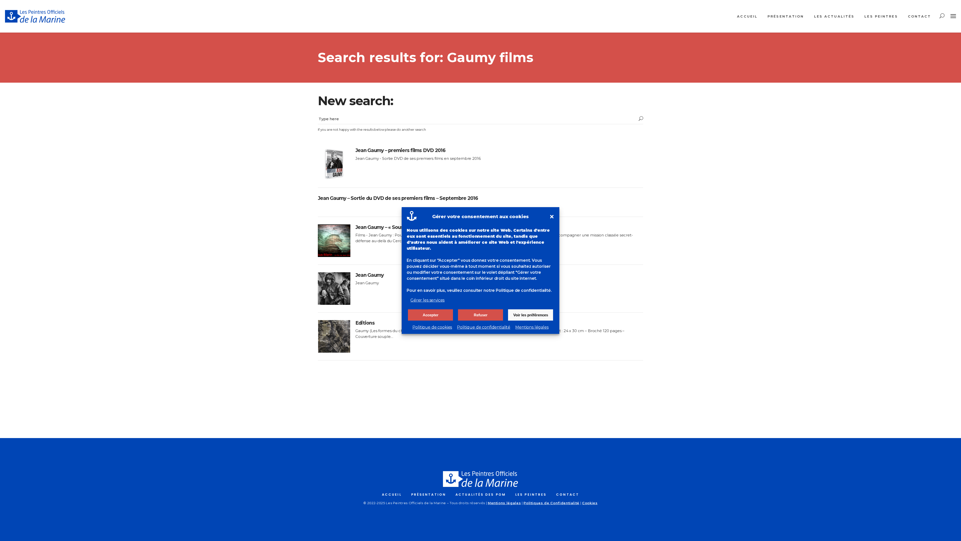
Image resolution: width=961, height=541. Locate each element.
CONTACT (567, 494)
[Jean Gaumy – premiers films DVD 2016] (334, 164)
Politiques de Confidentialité (551, 503)
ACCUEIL (392, 494)
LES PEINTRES (531, 494)
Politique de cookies (432, 327)
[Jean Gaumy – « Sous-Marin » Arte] (334, 240)
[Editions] (334, 336)
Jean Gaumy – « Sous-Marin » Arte (394, 227)
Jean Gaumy (369, 275)
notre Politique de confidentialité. (518, 290)
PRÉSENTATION (428, 494)
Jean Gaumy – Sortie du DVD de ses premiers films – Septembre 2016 (398, 198)
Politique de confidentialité (483, 327)
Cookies (590, 503)
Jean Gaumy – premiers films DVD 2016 (400, 150)
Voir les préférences (530, 315)
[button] (551, 216)
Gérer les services (427, 300)
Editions (365, 323)
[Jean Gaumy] (334, 288)
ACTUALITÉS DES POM (480, 494)
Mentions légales (532, 327)
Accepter (430, 315)
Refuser (481, 315)
